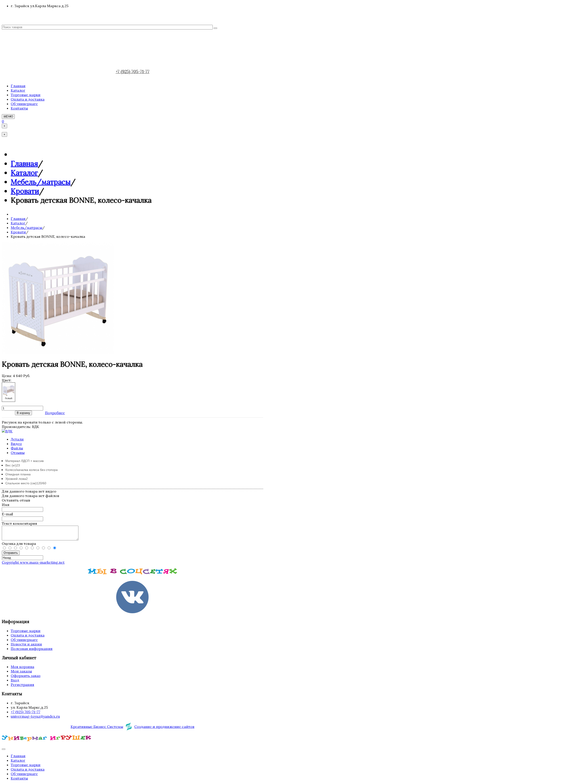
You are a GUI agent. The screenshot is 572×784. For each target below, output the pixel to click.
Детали (17, 439)
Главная (24, 163)
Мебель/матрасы (41, 181)
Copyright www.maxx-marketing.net (33, 562)
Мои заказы (21, 671)
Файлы (17, 448)
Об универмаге (24, 639)
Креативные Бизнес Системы (97, 726)
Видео (16, 443)
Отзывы (18, 452)
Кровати (25, 191)
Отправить (11, 552)
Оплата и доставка (27, 635)
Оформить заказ (25, 675)
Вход (15, 680)
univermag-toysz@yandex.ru (35, 716)
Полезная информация (32, 648)
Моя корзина (22, 666)
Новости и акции (26, 644)
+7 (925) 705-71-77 (132, 71)
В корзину (23, 413)
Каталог (24, 172)
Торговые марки (25, 630)
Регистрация (22, 684)
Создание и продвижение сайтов (164, 726)
